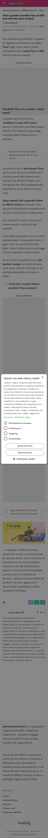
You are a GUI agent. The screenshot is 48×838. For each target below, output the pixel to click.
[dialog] (24, 419)
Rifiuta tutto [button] (25, 453)
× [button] (42, 377)
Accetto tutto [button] (25, 446)
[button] (24, 417)
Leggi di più (34, 413)
